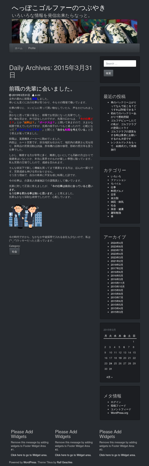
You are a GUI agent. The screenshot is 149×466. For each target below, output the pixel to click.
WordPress (29, 462)
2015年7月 (117, 297)
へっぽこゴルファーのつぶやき (59, 7)
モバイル (116, 183)
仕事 (113, 187)
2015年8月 (117, 293)
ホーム (19, 48)
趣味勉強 (116, 212)
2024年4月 (117, 243)
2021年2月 (117, 261)
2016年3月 (117, 279)
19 (120, 358)
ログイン (116, 402)
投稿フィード (118, 405)
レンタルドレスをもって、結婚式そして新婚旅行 (123, 145)
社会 (14, 251)
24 (110, 363)
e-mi (37, 95)
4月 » (109, 377)
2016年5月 (117, 275)
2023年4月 (117, 253)
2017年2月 (117, 268)
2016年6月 (117, 272)
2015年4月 (117, 308)
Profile (32, 48)
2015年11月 (118, 283)
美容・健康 (117, 209)
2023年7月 (117, 250)
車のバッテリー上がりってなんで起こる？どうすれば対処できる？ (123, 105)
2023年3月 (117, 257)
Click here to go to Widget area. (29, 455)
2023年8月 (117, 246)
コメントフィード (121, 409)
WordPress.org (119, 413)
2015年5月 (117, 304)
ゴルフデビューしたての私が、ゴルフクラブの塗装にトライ (123, 124)
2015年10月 (118, 286)
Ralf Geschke (64, 462)
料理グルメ (117, 191)
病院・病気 (117, 201)
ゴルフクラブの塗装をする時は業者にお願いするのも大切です (123, 134)
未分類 (114, 198)
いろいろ (116, 176)
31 (110, 369)
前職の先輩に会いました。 (42, 88)
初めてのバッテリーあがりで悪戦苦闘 (123, 115)
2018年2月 (117, 264)
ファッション (118, 180)
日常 (113, 194)
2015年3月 (117, 312)
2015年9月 (117, 290)
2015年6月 (117, 301)
